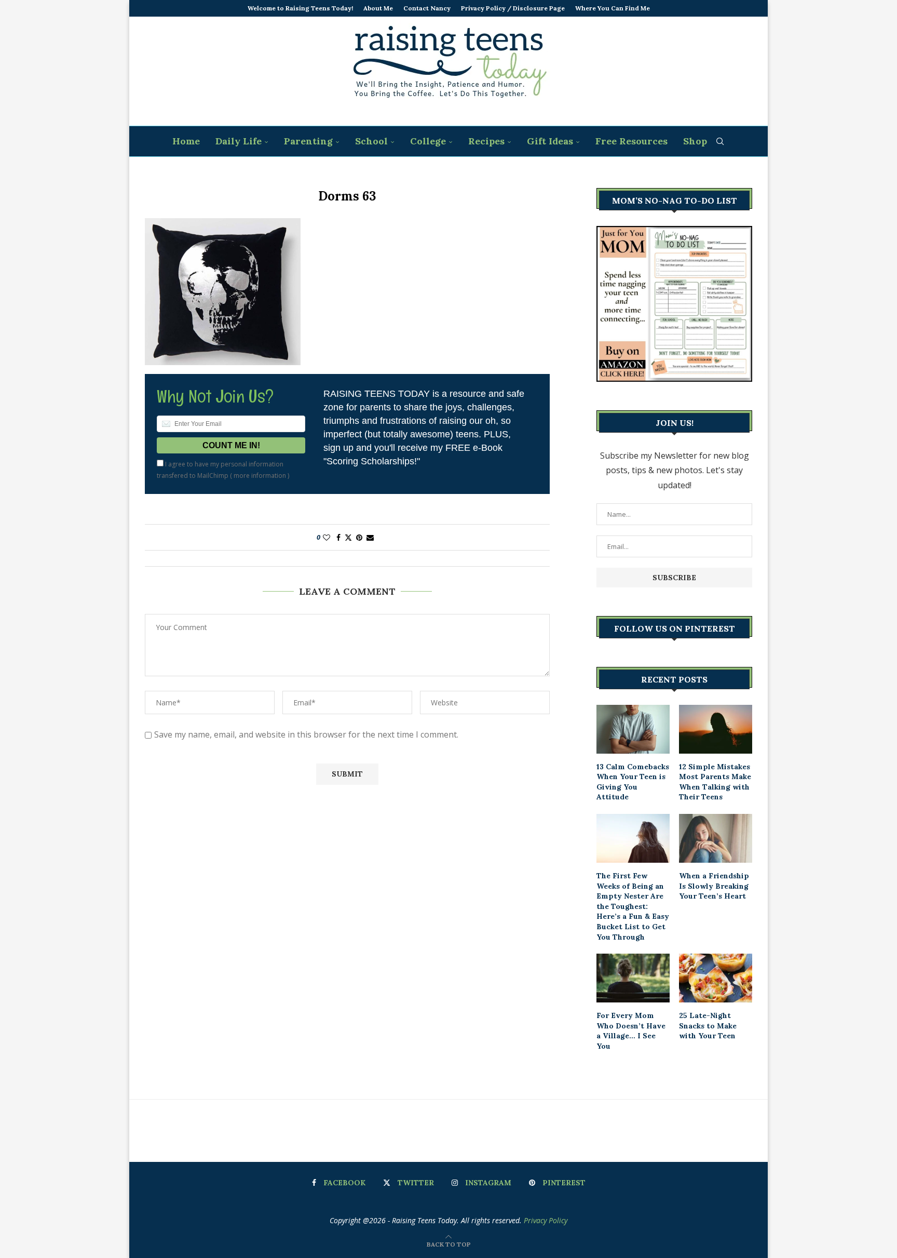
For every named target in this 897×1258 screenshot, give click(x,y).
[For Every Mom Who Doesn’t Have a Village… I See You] (633, 978)
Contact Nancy (427, 8)
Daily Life (238, 141)
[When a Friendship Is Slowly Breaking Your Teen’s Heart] (715, 838)
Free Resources (631, 141)
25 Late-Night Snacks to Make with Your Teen (708, 1025)
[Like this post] (326, 537)
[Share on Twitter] (348, 537)
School (371, 141)
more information (260, 475)
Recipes (486, 141)
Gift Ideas (550, 141)
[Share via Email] (370, 537)
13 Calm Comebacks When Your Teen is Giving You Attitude (632, 782)
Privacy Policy (545, 1220)
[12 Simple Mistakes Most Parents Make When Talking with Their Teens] (715, 729)
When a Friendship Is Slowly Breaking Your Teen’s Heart (714, 886)
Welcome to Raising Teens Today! (300, 8)
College (428, 141)
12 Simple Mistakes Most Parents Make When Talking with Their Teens (715, 782)
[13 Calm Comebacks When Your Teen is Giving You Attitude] (633, 729)
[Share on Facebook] (338, 537)
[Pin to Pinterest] (359, 537)
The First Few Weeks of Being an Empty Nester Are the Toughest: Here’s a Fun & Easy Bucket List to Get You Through (632, 906)
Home (186, 141)
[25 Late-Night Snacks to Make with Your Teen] (715, 978)
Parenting (308, 141)
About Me (378, 8)
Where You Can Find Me (612, 8)
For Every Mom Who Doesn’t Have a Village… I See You (630, 1031)
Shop (695, 141)
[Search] (720, 141)
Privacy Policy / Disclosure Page (513, 8)
